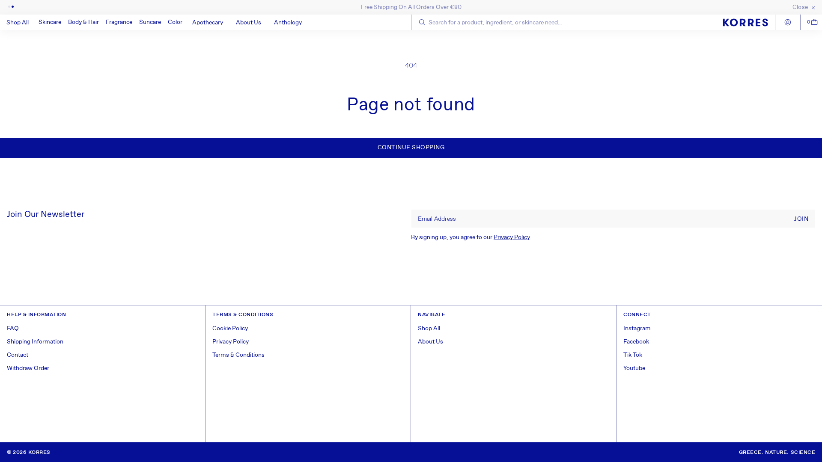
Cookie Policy (230, 328)
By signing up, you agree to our (470, 237)
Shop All (429, 328)
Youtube (634, 368)
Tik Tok (632, 355)
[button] (50, 22)
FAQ (13, 328)
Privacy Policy (512, 237)
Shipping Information (35, 342)
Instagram (637, 328)
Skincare (50, 22)
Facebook (636, 342)
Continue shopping (411, 147)
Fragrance (119, 22)
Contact (17, 355)
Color (175, 22)
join (801, 219)
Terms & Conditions (238, 355)
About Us (430, 342)
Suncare (150, 22)
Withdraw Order (28, 368)
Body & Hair (83, 22)
